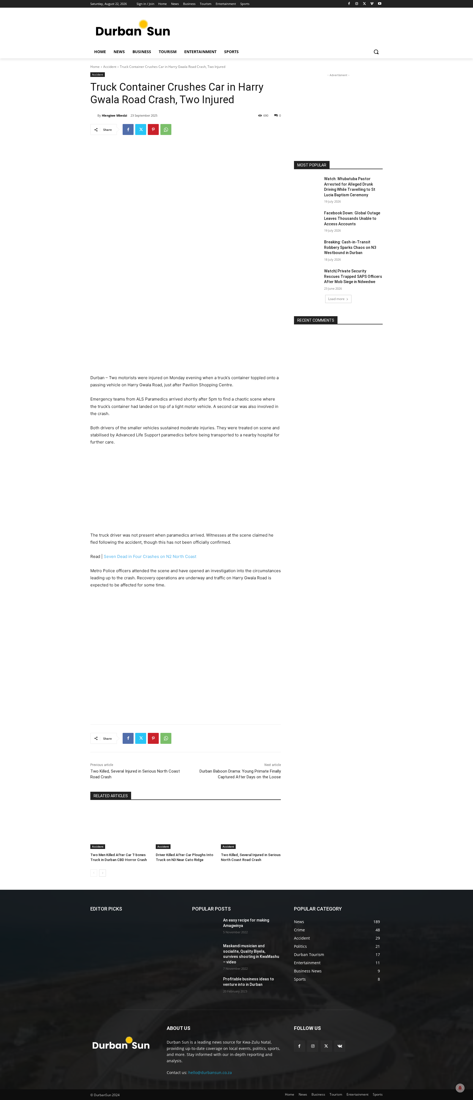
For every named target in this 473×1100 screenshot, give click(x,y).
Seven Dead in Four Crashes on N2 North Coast (150, 556)
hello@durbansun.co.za (210, 1072)
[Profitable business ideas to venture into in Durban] (205, 986)
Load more (336, 298)
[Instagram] (357, 4)
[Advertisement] (277, 28)
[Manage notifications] (460, 1088)
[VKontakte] (339, 1046)
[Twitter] (364, 4)
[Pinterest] (153, 129)
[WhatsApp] (165, 129)
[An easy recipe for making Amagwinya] (205, 927)
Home (95, 66)
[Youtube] (379, 4)
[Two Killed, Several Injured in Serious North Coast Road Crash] (251, 828)
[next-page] (102, 873)
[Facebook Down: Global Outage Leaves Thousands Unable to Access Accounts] (307, 220)
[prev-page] (93, 873)
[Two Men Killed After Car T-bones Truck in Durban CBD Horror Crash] (120, 828)
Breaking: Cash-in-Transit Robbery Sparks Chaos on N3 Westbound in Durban (350, 247)
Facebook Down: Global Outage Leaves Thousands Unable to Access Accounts (352, 218)
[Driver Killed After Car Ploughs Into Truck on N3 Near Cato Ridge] (186, 828)
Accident (109, 66)
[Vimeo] (372, 4)
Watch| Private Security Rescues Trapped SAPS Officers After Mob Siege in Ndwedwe (353, 276)
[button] (376, 51)
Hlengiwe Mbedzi (114, 115)
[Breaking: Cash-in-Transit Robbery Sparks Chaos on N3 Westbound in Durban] (307, 249)
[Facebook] (349, 4)
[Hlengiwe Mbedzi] (93, 115)
